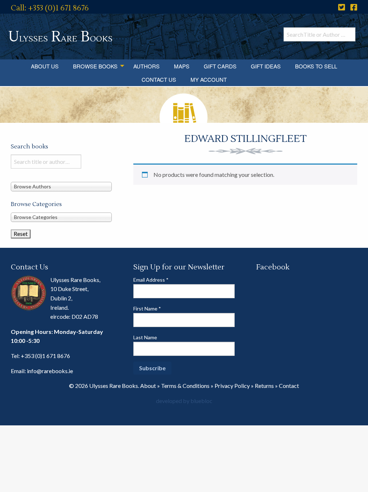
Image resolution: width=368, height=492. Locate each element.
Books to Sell (316, 66)
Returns (264, 385)
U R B (60, 37)
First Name (147, 308)
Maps (181, 66)
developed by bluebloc (184, 400)
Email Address (151, 280)
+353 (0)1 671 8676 (45, 355)
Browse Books (95, 66)
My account (208, 79)
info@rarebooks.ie (50, 370)
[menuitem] (45, 66)
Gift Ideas (266, 66)
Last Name (145, 337)
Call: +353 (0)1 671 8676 (50, 8)
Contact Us (159, 79)
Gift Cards (220, 66)
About (148, 385)
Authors (146, 66)
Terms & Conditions (185, 385)
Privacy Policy (232, 385)
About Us (45, 66)
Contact (289, 385)
